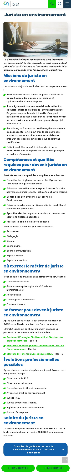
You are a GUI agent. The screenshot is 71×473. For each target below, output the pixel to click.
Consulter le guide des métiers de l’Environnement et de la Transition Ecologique (33, 449)
